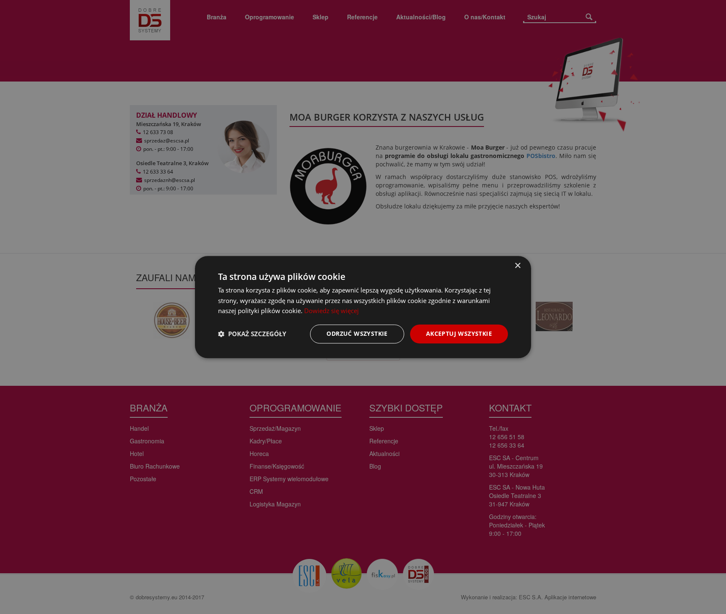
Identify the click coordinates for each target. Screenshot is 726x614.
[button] (252, 334)
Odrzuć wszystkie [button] (356, 333)
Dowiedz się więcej (331, 311)
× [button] (517, 266)
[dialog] (363, 307)
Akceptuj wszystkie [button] (459, 333)
